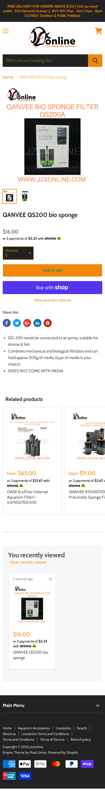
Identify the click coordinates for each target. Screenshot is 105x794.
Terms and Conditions (18, 739)
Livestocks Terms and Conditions (45, 734)
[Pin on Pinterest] (48, 323)
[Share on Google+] (27, 323)
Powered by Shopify (63, 752)
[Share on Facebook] (7, 323)
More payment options (52, 300)
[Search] (95, 60)
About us (9, 734)
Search (82, 728)
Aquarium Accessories (34, 728)
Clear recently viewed (28, 562)
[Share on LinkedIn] (37, 323)
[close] (50, 579)
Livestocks (63, 728)
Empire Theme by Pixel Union (25, 752)
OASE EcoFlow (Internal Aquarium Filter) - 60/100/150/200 (27, 497)
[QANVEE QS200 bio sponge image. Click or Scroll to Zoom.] (52, 135)
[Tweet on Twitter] (17, 323)
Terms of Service (52, 739)
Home (8, 77)
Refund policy (81, 739)
